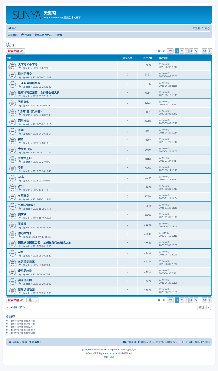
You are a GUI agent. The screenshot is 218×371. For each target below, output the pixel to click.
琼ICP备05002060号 (199, 342)
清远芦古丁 (25, 233)
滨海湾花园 (25, 280)
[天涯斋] (25, 14)
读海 (10, 44)
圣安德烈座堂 (26, 261)
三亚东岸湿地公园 (29, 83)
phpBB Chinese (109, 353)
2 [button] (182, 51)
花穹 (21, 252)
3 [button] (186, 51)
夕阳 (21, 186)
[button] (170, 51)
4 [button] (191, 51)
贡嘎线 (22, 223)
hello (28, 68)
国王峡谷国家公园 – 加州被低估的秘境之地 (44, 242)
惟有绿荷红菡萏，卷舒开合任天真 (39, 92)
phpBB (88, 349)
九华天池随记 (26, 205)
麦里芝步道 (25, 270)
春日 (21, 167)
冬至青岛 (23, 195)
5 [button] (196, 51)
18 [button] (204, 51)
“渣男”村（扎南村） (30, 111)
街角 (21, 139)
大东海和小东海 (27, 64)
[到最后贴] (168, 64)
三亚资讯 (12, 34)
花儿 (21, 176)
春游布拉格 (25, 148)
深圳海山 (23, 120)
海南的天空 (25, 73)
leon (28, 237)
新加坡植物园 (26, 289)
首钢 (21, 130)
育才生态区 (25, 158)
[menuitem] (12, 28)
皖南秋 (22, 214)
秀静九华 (23, 101)
